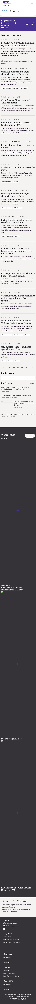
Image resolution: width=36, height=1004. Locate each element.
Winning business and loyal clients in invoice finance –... (15, 73)
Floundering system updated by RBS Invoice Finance (17, 44)
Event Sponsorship (9, 973)
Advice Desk (13, 68)
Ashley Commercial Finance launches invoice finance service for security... (17, 251)
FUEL (24, 999)
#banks (4, 361)
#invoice (15, 88)
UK (9, 39)
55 (26, 368)
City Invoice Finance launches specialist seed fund (16, 348)
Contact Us (6, 960)
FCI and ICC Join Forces (11, 738)
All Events (6, 970)
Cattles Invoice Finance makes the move (18, 168)
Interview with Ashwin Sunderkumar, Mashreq (12, 588)
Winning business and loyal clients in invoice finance (15, 195)
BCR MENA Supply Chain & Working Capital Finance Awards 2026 (15, 388)
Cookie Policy (7, 937)
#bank (3, 208)
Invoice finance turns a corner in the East (17, 146)
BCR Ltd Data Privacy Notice (11, 942)
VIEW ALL (29, 435)
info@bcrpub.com (10, 926)
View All (32, 383)
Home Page (7, 957)
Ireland (11, 217)
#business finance (6, 88)
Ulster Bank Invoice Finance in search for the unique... (16, 221)
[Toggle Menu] (32, 3)
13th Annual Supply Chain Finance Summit (18, 414)
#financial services (6, 181)
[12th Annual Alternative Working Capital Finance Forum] (7, 406)
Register (29, 24)
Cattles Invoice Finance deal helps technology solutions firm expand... (18, 298)
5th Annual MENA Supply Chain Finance (16, 395)
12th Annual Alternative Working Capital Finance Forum (24, 403)
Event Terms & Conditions (11, 939)
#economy (10, 236)
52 (14, 368)
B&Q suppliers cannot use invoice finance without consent (18, 274)
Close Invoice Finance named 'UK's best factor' (15, 101)
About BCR (6, 962)
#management (23, 88)
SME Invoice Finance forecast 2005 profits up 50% (16, 123)
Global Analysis (14, 142)
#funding (10, 361)
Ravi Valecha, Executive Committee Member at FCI (17, 888)
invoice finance (5, 585)
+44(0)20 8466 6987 (11, 923)
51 (10, 368)
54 (22, 368)
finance (4, 39)
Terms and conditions (9, 912)
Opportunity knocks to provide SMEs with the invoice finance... (17, 321)
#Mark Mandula (18, 208)
